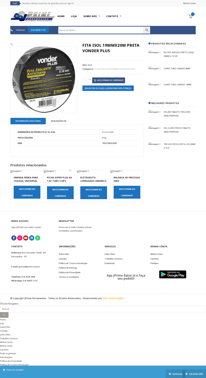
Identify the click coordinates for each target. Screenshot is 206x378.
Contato (4, 330)
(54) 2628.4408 (28, 276)
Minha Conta (189, 3)
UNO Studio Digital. (113, 298)
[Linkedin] (31, 238)
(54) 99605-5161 (30, 280)
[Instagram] (19, 238)
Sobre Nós (5, 327)
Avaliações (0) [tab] (58, 121)
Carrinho (4, 349)
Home (3, 319)
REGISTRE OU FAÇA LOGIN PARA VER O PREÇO (108, 88)
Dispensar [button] (177, 373)
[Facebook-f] (13, 238)
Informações (6, 357)
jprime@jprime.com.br (29, 266)
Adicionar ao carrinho (110, 80)
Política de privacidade (11, 360)
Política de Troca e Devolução (14, 364)
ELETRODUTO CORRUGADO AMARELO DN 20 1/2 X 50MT (93, 179)
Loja (2, 323)
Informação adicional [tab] (28, 121)
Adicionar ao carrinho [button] (27, 192)
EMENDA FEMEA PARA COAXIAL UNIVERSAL (26, 179)
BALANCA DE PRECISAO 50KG (127, 179)
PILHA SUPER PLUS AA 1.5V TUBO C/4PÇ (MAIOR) (59, 179)
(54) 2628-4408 (196, 373)
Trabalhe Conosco (9, 338)
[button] (11, 44)
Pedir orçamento (8, 353)
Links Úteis (5, 334)
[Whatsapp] (37, 238)
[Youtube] (25, 238)
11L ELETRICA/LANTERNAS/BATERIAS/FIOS (114, 68)
